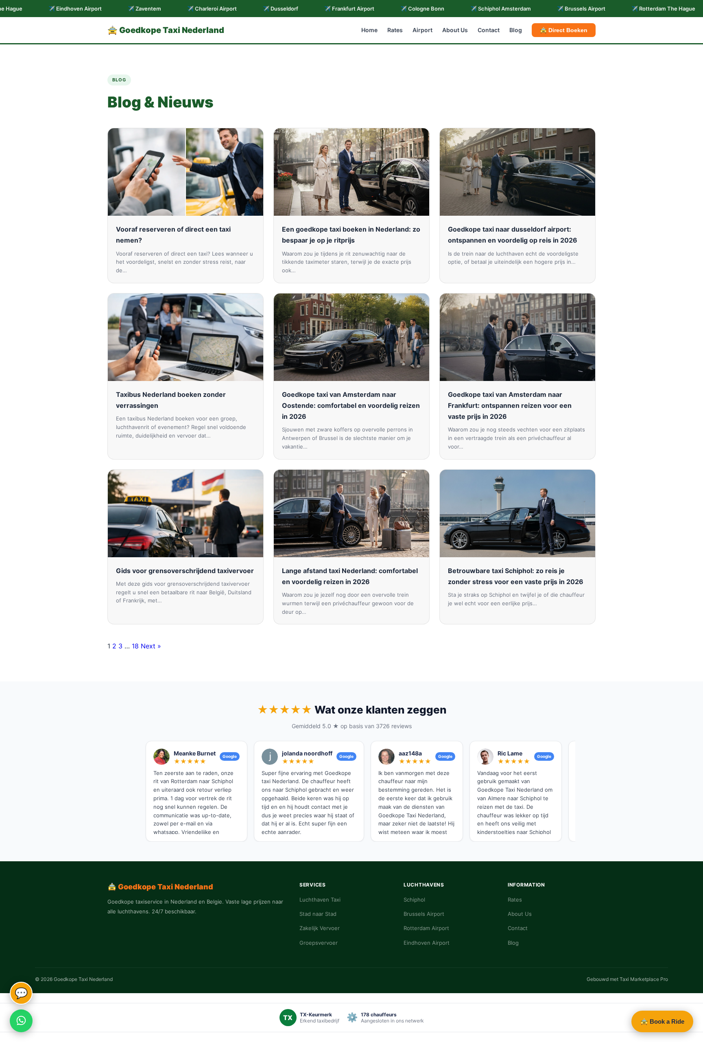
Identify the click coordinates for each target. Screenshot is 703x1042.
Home (369, 30)
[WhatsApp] (21, 1020)
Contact (489, 30)
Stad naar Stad (317, 914)
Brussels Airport (424, 914)
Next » (151, 646)
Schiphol (414, 899)
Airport (422, 30)
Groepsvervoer (318, 942)
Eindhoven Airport (427, 942)
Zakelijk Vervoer (319, 928)
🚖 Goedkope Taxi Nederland (165, 30)
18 (135, 646)
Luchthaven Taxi (320, 899)
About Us (455, 30)
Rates (395, 30)
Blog (515, 30)
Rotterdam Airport (426, 928)
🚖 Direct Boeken (563, 30)
